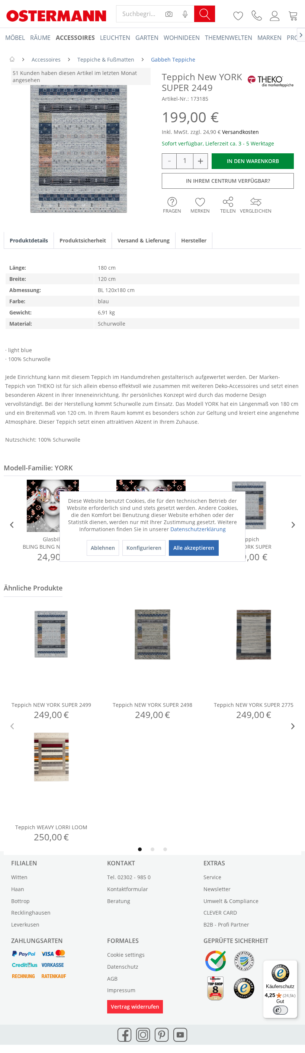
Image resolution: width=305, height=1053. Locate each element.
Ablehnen (103, 547)
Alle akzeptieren (193, 547)
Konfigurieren (143, 547)
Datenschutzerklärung (198, 529)
